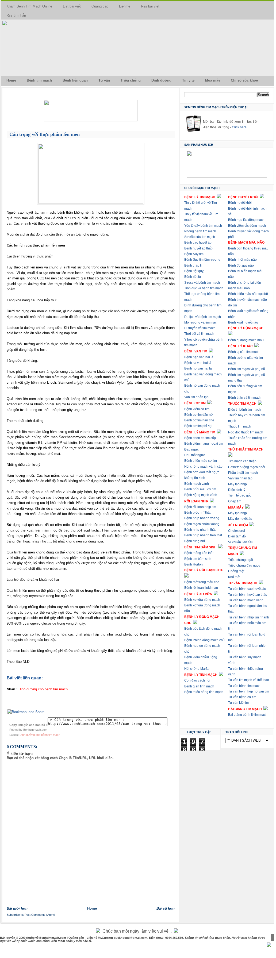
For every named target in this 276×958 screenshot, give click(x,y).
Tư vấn (104, 80)
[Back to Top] (269, 945)
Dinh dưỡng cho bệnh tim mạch (40, 734)
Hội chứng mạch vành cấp (203, 466)
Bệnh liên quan (75, 80)
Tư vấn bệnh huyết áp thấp (247, 595)
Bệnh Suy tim (194, 254)
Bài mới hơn (17, 908)
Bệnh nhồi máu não (242, 259)
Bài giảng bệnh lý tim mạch (247, 715)
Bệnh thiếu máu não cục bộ (248, 294)
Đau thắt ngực (194, 455)
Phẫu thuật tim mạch (243, 473)
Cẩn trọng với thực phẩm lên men (44, 134)
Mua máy (212, 80)
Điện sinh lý (236, 490)
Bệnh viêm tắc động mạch (247, 226)
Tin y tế (188, 80)
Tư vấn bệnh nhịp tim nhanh (248, 617)
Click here (239, 127)
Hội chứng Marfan (197, 669)
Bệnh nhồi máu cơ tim (200, 489)
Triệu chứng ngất (240, 560)
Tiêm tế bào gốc (239, 495)
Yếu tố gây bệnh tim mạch (203, 226)
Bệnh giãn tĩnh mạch (199, 686)
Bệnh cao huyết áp (198, 242)
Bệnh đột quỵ (194, 271)
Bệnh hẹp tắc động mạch (246, 220)
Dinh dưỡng (161, 80)
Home (11, 80)
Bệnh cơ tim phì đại (198, 426)
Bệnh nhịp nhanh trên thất (203, 535)
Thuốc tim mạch (239, 426)
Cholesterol (236, 531)
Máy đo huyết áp (240, 519)
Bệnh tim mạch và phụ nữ (246, 369)
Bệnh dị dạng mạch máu (246, 340)
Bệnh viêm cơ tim (196, 409)
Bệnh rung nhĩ (194, 541)
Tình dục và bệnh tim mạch (203, 288)
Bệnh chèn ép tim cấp (200, 438)
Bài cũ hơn (165, 908)
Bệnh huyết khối (240, 203)
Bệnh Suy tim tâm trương (202, 259)
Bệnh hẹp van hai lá (198, 357)
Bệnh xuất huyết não (243, 322)
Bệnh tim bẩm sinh (197, 559)
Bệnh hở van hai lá (198, 368)
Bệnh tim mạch (39, 80)
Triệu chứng (131, 80)
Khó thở (234, 577)
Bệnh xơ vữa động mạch (202, 600)
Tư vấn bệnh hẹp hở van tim (248, 691)
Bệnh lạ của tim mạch (243, 352)
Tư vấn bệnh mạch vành (245, 600)
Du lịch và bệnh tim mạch (202, 317)
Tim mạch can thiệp (242, 461)
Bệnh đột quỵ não (241, 265)
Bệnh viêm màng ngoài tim (203, 443)
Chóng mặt (236, 571)
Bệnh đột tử (192, 277)
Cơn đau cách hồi (197, 680)
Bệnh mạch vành (196, 484)
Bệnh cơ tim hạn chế (199, 420)
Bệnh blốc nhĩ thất (197, 512)
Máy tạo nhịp (237, 484)
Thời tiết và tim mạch (199, 334)
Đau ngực (191, 449)
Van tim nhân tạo (196, 397)
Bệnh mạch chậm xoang (202, 524)
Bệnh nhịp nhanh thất (200, 530)
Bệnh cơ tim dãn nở (198, 415)
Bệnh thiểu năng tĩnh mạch (203, 692)
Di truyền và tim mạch (200, 328)
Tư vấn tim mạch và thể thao (248, 680)
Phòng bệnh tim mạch (200, 231)
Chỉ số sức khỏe (244, 80)
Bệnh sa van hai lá (197, 363)
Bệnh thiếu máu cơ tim (200, 461)
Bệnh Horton (193, 564)
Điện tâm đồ (237, 536)
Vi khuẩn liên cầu (240, 542)
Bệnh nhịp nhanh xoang (201, 518)
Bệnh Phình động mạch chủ (204, 640)
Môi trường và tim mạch (201, 322)
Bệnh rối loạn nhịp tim (200, 507)
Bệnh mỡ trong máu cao (201, 582)
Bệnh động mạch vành (200, 495)
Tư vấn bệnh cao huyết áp (247, 589)
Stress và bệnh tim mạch (202, 282)
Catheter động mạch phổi (246, 467)
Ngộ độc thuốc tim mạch (245, 432)
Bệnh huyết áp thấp (198, 248)
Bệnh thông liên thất (198, 553)
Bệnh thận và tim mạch (244, 397)
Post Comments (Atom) (40, 914)
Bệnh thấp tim (194, 265)
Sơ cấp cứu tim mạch (199, 237)
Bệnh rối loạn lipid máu (201, 588)
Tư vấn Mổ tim (238, 703)
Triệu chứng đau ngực (244, 565)
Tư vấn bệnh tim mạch (244, 686)
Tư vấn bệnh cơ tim (242, 697)
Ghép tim (234, 501)
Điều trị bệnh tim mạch (244, 409)
